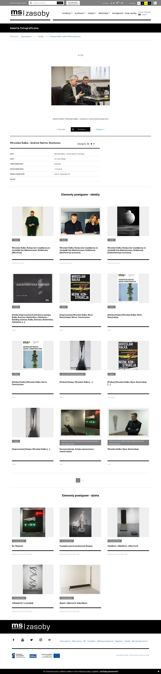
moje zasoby (130, 13)
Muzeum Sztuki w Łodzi (18, 3)
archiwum (79, 13)
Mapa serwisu (77, 641)
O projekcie (91, 641)
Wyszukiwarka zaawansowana (73, 3)
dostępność (117, 13)
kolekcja (66, 13)
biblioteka (103, 13)
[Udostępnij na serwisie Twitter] (92, 144)
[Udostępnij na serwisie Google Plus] (88, 144)
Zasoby (41, 36)
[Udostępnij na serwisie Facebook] (93, 144)
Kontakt (127, 641)
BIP (85, 641)
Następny (99, 129)
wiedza (91, 13)
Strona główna (26, 36)
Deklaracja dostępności (105, 641)
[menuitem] (68, 13)
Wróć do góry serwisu (140, 641)
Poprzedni (61, 129)
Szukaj (60, 3)
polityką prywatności (109, 671)
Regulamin (119, 641)
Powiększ (81, 129)
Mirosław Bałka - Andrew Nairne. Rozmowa (65, 36)
